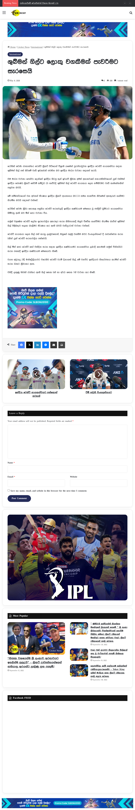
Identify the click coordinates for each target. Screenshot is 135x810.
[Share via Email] (53, 345)
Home (13, 47)
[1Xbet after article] (67, 308)
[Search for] (131, 14)
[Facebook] (21, 345)
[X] (29, 345)
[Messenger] (45, 345)
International (37, 47)
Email (11, 477)
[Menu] (4, 14)
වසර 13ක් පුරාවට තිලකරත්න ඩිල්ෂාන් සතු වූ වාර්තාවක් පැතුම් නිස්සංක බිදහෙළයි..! (109, 653)
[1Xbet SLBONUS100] (67, 803)
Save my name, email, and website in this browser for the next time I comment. (49, 491)
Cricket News (23, 47)
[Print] (61, 345)
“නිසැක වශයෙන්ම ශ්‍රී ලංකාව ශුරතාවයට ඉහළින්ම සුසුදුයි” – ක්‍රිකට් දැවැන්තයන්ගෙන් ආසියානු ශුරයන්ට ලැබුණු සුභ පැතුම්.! (35, 662)
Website (73, 477)
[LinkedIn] (37, 345)
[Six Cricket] (26, 13)
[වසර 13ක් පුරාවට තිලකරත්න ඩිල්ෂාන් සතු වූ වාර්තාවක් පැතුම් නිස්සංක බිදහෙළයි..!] (79, 654)
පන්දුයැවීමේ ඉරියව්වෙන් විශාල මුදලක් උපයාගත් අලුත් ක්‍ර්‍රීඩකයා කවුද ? (52, 3)
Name (11, 463)
